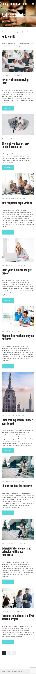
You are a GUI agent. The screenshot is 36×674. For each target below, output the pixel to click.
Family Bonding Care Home (15, 4)
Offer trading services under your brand (17, 422)
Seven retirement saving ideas (15, 81)
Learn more (7, 108)
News (13, 75)
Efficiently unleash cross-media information (16, 145)
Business (14, 265)
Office (13, 415)
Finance (14, 198)
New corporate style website (17, 203)
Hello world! (8, 36)
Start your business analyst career (17, 271)
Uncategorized (17, 32)
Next (14, 653)
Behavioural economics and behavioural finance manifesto (16, 552)
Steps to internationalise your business (18, 337)
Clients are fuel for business (17, 486)
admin (24, 32)
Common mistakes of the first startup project (18, 617)
